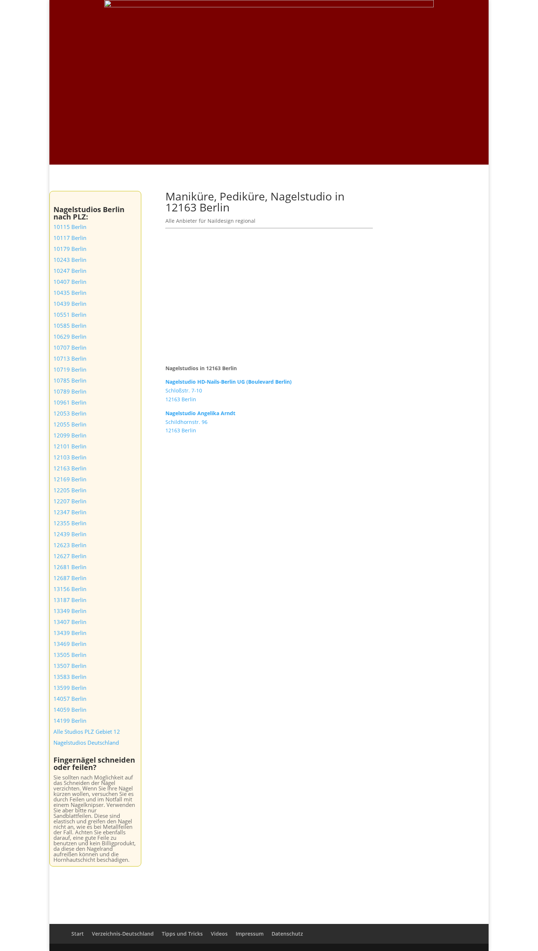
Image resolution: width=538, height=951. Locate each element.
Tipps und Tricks (446, 15)
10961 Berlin (69, 402)
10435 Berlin (69, 292)
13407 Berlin (69, 621)
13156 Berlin (69, 589)
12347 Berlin (69, 512)
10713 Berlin (69, 358)
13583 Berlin (69, 676)
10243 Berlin (69, 259)
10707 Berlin (69, 347)
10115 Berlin (69, 226)
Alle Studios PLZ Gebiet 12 (86, 731)
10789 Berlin (69, 391)
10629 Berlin (69, 336)
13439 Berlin (69, 632)
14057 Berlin (69, 698)
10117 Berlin (69, 237)
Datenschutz (287, 933)
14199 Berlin (69, 720)
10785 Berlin (69, 380)
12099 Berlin (69, 435)
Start (316, 15)
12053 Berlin (69, 413)
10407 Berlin (69, 281)
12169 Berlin (69, 479)
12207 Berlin (69, 501)
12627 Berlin (69, 556)
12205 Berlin (69, 490)
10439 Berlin (69, 303)
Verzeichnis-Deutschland (362, 15)
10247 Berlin (69, 270)
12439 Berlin (69, 534)
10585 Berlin (69, 325)
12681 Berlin (69, 567)
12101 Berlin (69, 446)
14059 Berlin (69, 709)
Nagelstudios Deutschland (86, 742)
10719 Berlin (69, 369)
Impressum (250, 933)
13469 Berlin (69, 643)
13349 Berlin (69, 610)
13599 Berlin (69, 687)
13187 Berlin (69, 600)
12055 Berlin (69, 424)
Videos (409, 15)
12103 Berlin (69, 457)
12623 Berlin (69, 545)
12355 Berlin (69, 523)
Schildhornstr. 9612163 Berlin (200, 422)
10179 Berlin (69, 248)
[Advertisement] (269, 110)
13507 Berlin (69, 665)
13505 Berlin (69, 654)
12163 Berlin (69, 468)
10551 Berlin (69, 314)
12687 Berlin (69, 578)
